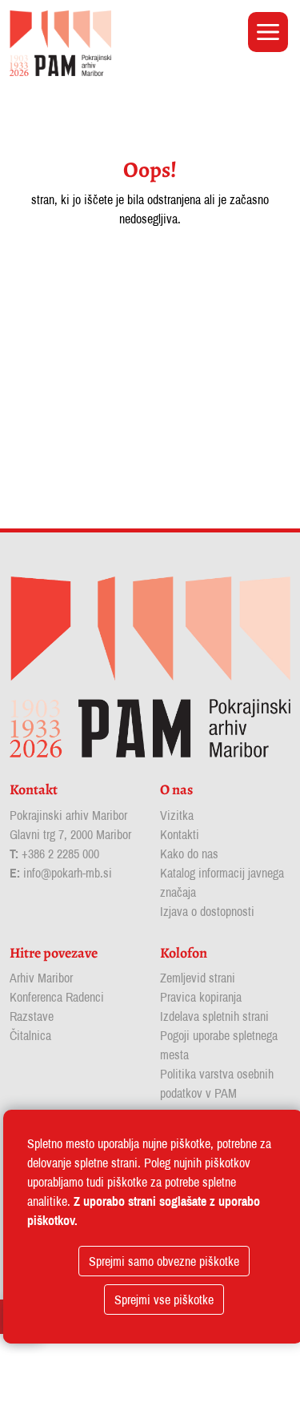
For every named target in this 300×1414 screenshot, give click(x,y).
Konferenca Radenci (57, 997)
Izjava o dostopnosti (207, 911)
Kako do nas (189, 853)
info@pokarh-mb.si (67, 873)
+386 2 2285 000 (60, 853)
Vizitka (177, 815)
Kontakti (179, 834)
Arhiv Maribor (41, 977)
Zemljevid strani (197, 977)
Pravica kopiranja (201, 997)
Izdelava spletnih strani (214, 1016)
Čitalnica (30, 1035)
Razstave (32, 1016)
